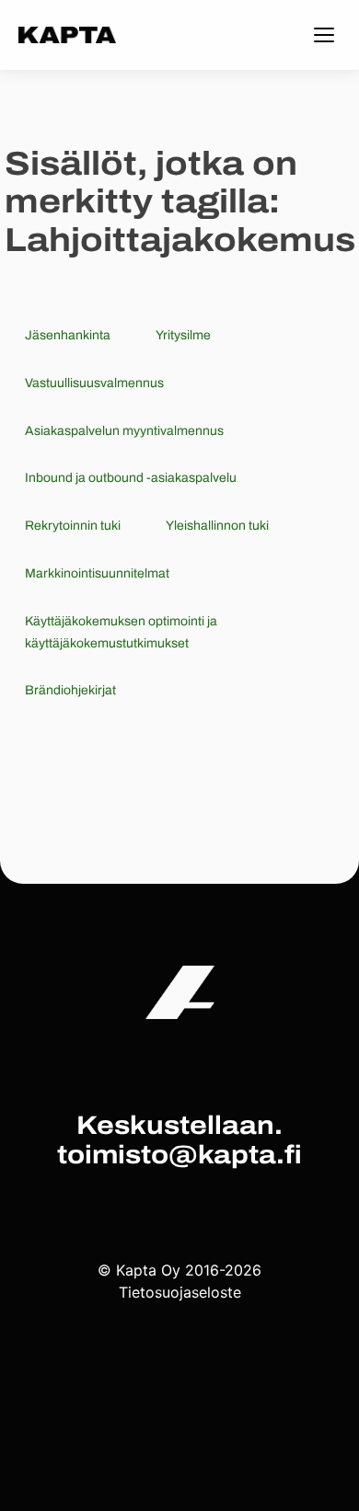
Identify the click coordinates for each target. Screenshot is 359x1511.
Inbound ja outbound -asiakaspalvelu (131, 478)
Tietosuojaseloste (180, 1292)
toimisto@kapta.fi (179, 1154)
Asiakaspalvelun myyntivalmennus (124, 431)
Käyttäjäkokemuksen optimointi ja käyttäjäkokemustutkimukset (121, 632)
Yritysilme (183, 335)
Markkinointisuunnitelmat (97, 573)
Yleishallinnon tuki (217, 525)
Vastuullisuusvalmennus (94, 383)
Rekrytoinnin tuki (73, 525)
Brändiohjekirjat (70, 690)
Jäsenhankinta (67, 335)
